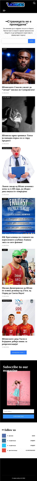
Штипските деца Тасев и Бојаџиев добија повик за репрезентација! (14, 341)
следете (32, 440)
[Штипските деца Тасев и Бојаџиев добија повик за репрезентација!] (18, 318)
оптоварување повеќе (18, 352)
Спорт (5, 49)
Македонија (7, 148)
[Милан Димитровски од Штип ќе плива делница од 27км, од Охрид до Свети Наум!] (18, 267)
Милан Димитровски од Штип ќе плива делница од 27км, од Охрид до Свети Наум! (17, 290)
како (33, 435)
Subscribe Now (18, 416)
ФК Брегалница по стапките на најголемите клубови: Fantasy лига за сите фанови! (17, 239)
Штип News (6, 97)
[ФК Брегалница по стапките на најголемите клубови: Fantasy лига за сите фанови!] (18, 216)
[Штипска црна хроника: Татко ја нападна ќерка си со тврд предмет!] (18, 114)
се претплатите (30, 450)
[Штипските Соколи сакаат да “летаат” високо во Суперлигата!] (18, 66)
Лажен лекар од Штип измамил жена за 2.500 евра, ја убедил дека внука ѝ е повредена (17, 189)
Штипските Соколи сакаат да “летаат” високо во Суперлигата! (18, 88)
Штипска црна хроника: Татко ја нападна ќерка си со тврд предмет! (17, 138)
